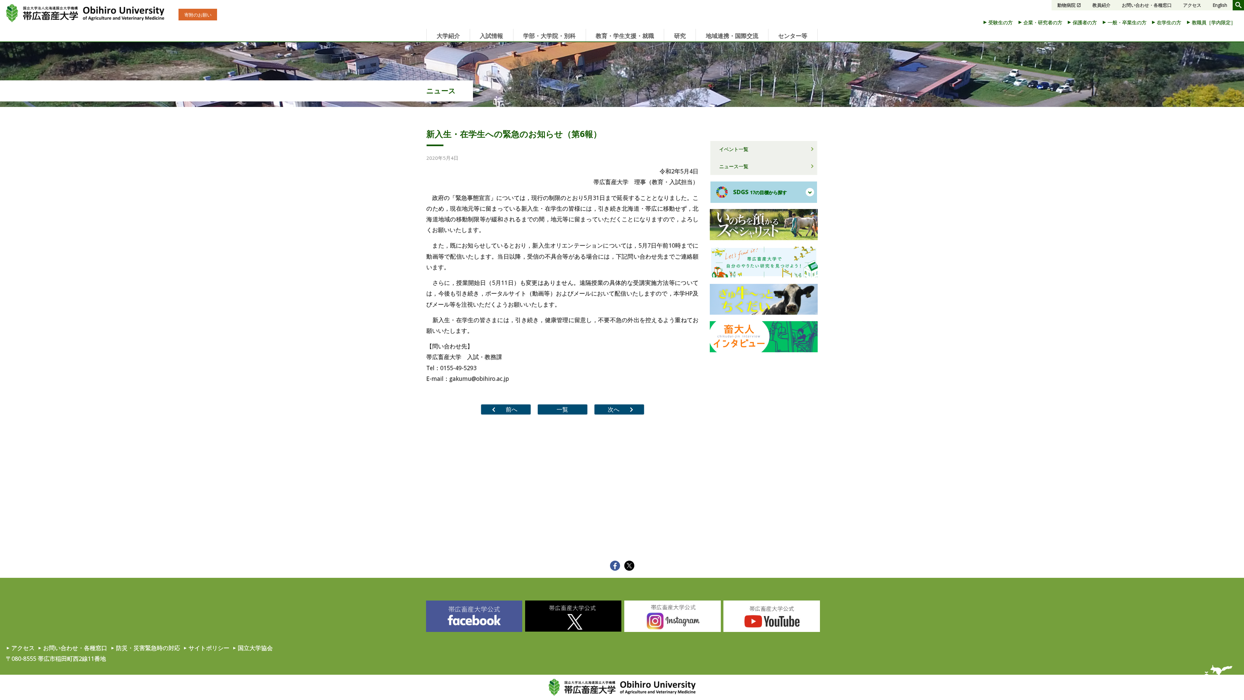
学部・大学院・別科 (549, 36)
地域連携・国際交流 (732, 36)
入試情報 (491, 36)
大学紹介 (448, 36)
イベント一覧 (733, 149)
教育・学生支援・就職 (625, 36)
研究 (680, 36)
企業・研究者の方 (1042, 22)
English (1220, 5)
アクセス (1192, 5)
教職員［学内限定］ (1214, 22)
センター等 (792, 36)
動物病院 (1066, 5)
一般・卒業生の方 (1127, 22)
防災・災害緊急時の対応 (148, 648)
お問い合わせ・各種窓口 (1147, 5)
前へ (511, 409)
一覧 (562, 409)
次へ (613, 409)
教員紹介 (1101, 5)
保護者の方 (1085, 22)
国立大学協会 (255, 648)
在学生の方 (1169, 22)
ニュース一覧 (733, 166)
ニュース (441, 90)
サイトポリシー (209, 648)
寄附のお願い (198, 15)
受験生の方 (1000, 22)
